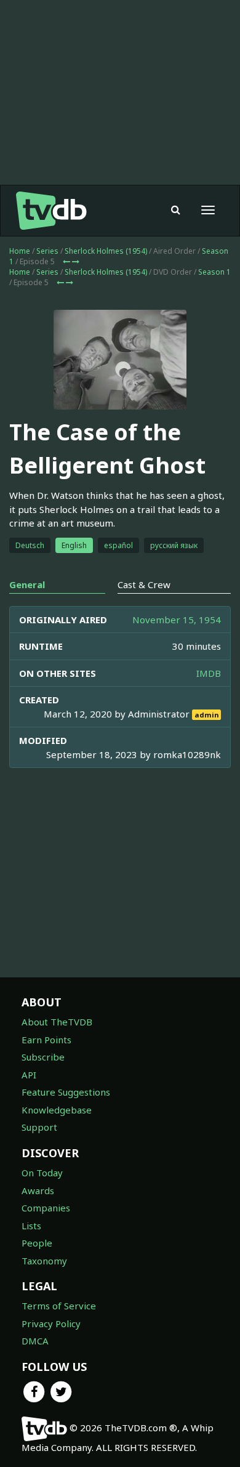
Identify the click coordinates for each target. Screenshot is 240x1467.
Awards (38, 1190)
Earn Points (46, 1039)
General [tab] (27, 584)
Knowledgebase (57, 1110)
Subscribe (43, 1057)
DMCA (35, 1341)
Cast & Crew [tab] (144, 584)
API (29, 1075)
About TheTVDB (57, 1022)
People (37, 1243)
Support (39, 1127)
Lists (31, 1225)
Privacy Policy (51, 1323)
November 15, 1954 (176, 619)
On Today (42, 1172)
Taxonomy (44, 1261)
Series (47, 251)
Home (19, 251)
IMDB (208, 673)
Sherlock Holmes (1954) (106, 251)
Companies (46, 1208)
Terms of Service (59, 1305)
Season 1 (214, 272)
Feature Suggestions (66, 1092)
